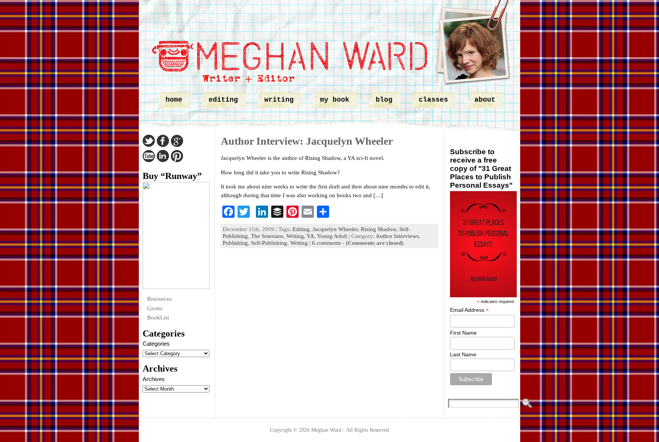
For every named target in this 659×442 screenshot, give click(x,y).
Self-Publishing (269, 243)
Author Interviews (397, 236)
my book (334, 100)
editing (223, 100)
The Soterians (267, 236)
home (174, 100)
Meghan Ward (326, 430)
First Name (463, 333)
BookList (158, 317)
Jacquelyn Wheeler (335, 229)
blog (384, 100)
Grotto (154, 308)
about (484, 100)
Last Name (463, 354)
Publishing (235, 243)
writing (279, 100)
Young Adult (332, 236)
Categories (156, 343)
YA (310, 236)
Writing (295, 236)
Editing (301, 229)
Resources (159, 299)
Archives (154, 379)
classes (433, 100)
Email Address (469, 310)
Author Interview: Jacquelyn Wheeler (307, 141)
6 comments (326, 243)
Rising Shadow (378, 229)
